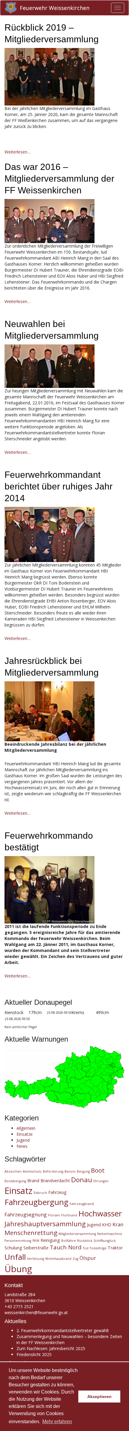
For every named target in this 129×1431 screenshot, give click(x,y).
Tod (85, 1248)
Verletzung (35, 1259)
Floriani (54, 1215)
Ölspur (88, 1257)
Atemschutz (32, 1171)
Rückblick (84, 1241)
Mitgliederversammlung (77, 1234)
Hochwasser (100, 1213)
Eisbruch (40, 1193)
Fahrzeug (57, 1192)
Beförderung (53, 1171)
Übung (18, 1269)
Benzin (70, 1171)
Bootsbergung (15, 1181)
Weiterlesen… (17, 152)
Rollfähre (68, 1241)
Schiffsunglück (105, 1241)
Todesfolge (98, 1248)
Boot (98, 1170)
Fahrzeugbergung (36, 1202)
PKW (35, 1241)
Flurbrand (69, 1215)
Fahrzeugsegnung (25, 1214)
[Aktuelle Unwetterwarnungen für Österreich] (64, 1077)
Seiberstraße (36, 1248)
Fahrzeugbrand (82, 1204)
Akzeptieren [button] (99, 1396)
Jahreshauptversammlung (45, 1223)
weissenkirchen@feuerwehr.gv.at (36, 1312)
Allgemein (25, 1128)
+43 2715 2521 (19, 1306)
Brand (33, 1180)
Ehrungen (101, 1181)
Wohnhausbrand (58, 1259)
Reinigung (50, 1240)
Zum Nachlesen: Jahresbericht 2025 (50, 1348)
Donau (81, 1179)
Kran (117, 1224)
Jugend (23, 1140)
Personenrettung (17, 1241)
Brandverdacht (55, 1180)
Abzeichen (13, 1171)
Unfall (15, 1256)
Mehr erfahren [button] (57, 1421)
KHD (106, 1224)
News (22, 1146)
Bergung (83, 1171)
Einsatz (18, 1190)
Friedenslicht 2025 (34, 1354)
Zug (75, 1259)
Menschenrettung (30, 1232)
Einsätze (24, 1134)
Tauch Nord (66, 1247)
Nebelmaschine (109, 1234)
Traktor (115, 1248)
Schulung (13, 1248)
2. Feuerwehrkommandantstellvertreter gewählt (62, 1330)
